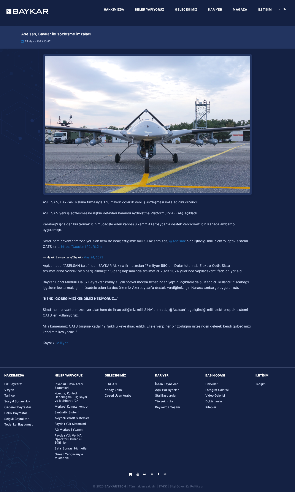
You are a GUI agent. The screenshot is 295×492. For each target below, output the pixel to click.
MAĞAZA (240, 9)
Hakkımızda (14, 375)
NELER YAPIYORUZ (149, 9)
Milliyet (62, 343)
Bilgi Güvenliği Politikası (186, 486)
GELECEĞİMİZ (186, 9)
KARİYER (215, 9)
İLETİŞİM (265, 9)
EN (284, 9)
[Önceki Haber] (35, 281)
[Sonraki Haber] (260, 281)
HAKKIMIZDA (114, 9)
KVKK (163, 486)
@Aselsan (177, 241)
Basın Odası (215, 375)
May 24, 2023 (93, 257)
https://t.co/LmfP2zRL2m (81, 246)
